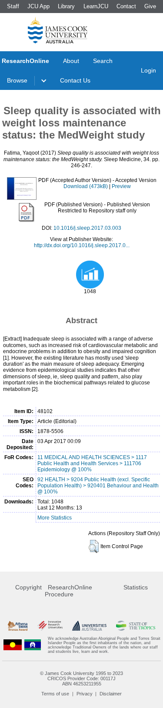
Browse (17, 80)
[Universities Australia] (89, 626)
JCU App (38, 6)
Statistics (135, 587)
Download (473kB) (85, 186)
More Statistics (54, 518)
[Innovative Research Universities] (50, 626)
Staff (13, 6)
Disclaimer (111, 693)
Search (103, 60)
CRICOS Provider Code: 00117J (81, 678)
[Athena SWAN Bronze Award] (17, 626)
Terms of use (55, 693)
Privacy (85, 693)
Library (66, 6)
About (71, 60)
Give (150, 6)
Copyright (28, 587)
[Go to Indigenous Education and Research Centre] (12, 645)
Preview (121, 186)
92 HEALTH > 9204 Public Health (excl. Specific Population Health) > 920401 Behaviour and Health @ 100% (98, 485)
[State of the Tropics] (135, 626)
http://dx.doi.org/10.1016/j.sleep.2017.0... (82, 245)
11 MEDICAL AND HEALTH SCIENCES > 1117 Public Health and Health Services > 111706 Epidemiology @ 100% (92, 463)
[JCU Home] (58, 30)
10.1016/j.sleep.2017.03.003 (87, 228)
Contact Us (75, 80)
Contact (126, 6)
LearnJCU (95, 6)
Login (148, 70)
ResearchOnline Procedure (68, 591)
